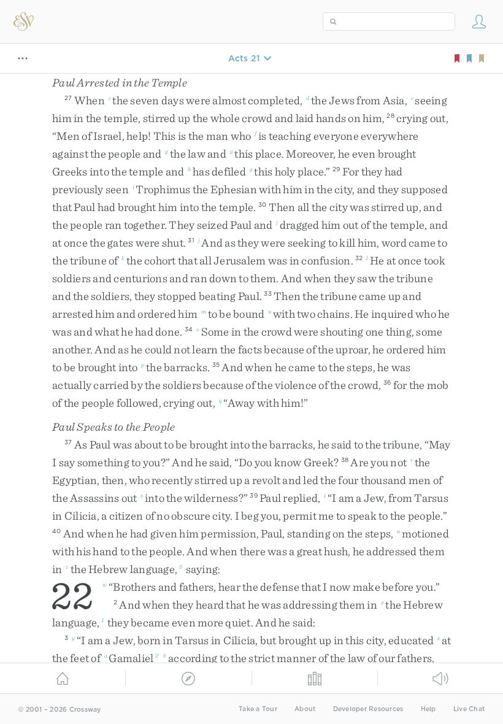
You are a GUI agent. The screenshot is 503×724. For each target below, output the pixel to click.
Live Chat (469, 709)
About (304, 709)
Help (428, 709)
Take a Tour (258, 709)
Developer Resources (368, 709)
